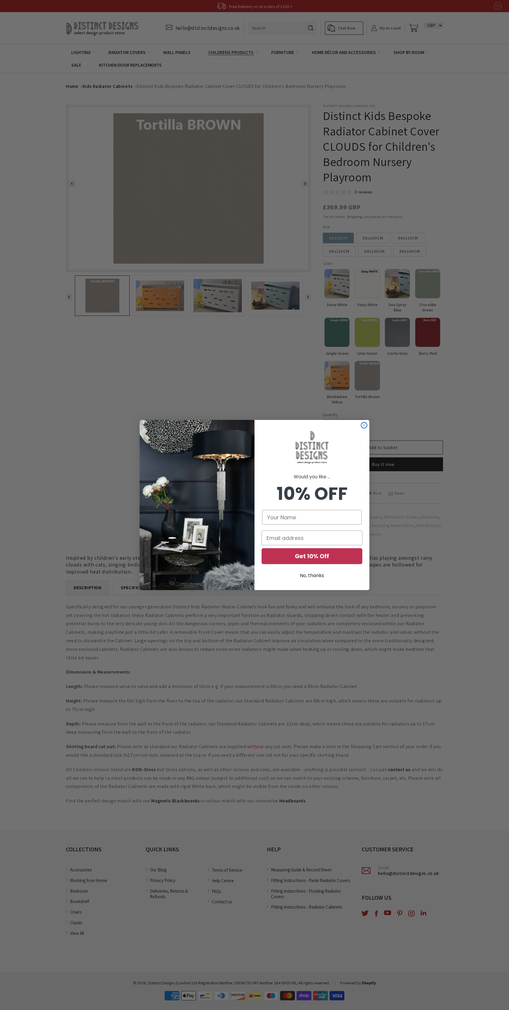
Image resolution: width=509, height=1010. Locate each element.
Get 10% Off (312, 556)
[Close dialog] (364, 425)
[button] (312, 448)
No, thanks (312, 575)
